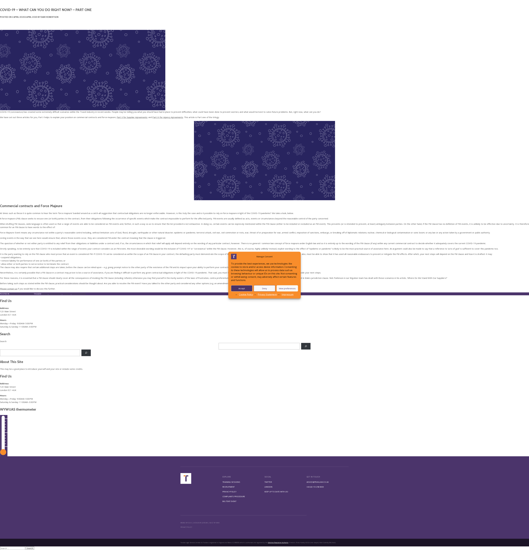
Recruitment (228, 487)
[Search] (306, 346)
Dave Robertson (50, 17)
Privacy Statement (267, 294)
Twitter (268, 482)
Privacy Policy (229, 491)
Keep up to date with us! (276, 491)
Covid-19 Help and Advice (22, 294)
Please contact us (8, 288)
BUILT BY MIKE (215, 523)
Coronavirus (55, 294)
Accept (241, 288)
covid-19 (67, 294)
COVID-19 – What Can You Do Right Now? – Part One (46, 10)
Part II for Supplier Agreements (132, 117)
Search (3, 341)
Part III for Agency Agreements (167, 117)
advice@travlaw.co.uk (318, 482)
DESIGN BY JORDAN (200, 523)
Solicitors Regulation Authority (278, 543)
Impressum (288, 294)
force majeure (79, 294)
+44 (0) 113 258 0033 (315, 487)
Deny (264, 288)
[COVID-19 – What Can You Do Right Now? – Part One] (264, 63)
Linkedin (268, 487)
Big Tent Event (229, 501)
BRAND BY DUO (186, 523)
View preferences (287, 288)
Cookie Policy (246, 294)
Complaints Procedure (233, 496)
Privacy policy (186, 527)
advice (45, 294)
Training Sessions (231, 482)
